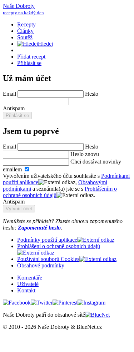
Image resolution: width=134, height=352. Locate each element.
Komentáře (29, 278)
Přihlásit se (29, 63)
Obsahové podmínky (40, 265)
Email (10, 94)
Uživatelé (28, 284)
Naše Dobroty (23, 9)
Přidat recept (31, 57)
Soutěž (25, 37)
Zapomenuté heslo (39, 228)
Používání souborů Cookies (48, 259)
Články (25, 31)
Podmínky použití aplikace (47, 240)
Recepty (26, 24)
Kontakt (26, 290)
